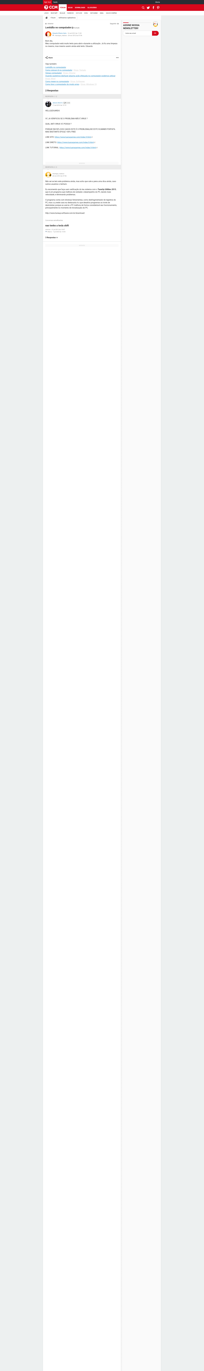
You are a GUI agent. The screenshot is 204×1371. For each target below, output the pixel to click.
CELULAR (62, 13)
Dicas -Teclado (80, 70)
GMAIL (102, 13)
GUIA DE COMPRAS (111, 13)
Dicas (70, 7)
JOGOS (46, 13)
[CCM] (50, 7)
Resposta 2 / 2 (51, 167)
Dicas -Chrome (69, 73)
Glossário (92, 7)
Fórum (63, 7)
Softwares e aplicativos (67, 18)
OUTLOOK (79, 13)
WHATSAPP (54, 13)
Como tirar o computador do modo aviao (62, 84)
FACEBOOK (70, 13)
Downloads (80, 7)
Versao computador (53, 73)
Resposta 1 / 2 (51, 96)
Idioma (157, 2)
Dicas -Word (50, 79)
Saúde (55, 2)
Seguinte (113, 24)
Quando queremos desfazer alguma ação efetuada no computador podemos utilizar (80, 76)
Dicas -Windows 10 (89, 84)
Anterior (50, 24)
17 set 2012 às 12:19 (59, 105)
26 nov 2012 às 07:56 (75, 35)
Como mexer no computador (57, 81)
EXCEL (86, 13)
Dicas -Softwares (77, 81)
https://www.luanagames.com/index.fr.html (73, 137)
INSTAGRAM (94, 13)
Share (50, 58)
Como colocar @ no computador (58, 70)
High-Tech (47, 2)
